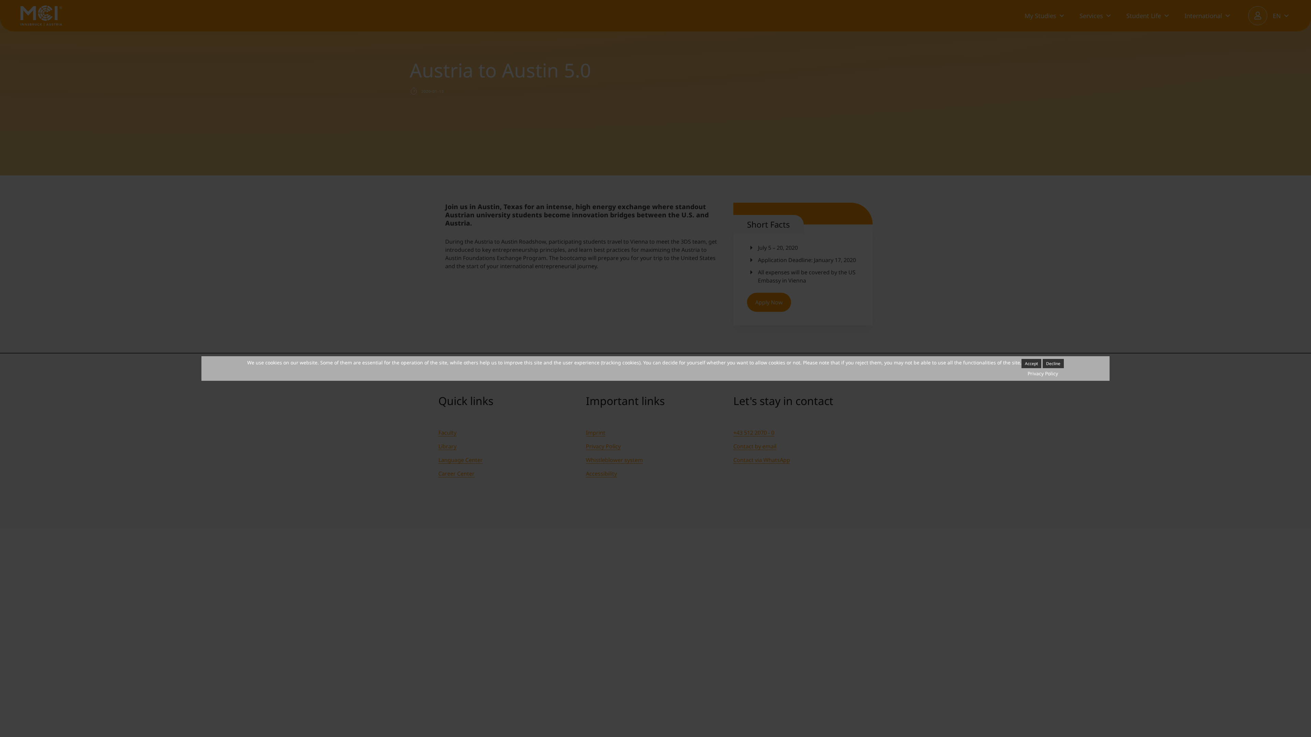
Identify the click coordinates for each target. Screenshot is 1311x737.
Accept (1031, 363)
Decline (1053, 363)
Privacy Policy (1043, 373)
